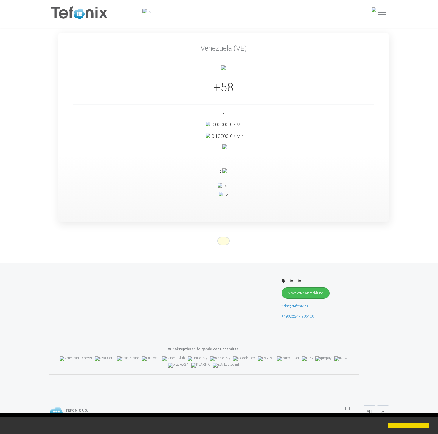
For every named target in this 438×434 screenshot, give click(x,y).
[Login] (375, 9)
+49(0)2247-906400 (298, 316)
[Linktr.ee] (283, 281)
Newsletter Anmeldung (305, 293)
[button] (9, 426)
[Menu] (382, 12)
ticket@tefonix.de (295, 306)
